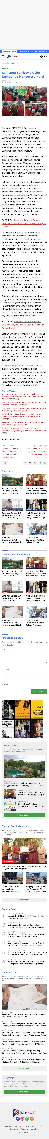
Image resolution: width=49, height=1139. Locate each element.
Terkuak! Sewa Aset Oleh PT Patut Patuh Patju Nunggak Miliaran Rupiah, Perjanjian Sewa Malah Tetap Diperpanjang (22, 396)
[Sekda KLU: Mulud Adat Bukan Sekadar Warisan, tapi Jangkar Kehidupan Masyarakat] (36, 480)
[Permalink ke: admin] (4, 81)
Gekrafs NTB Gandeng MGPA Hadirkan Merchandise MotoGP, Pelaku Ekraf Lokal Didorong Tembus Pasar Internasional (24, 1024)
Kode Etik (17, 1126)
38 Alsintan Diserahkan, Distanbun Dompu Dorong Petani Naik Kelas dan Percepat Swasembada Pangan (24, 1033)
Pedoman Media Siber (30, 1129)
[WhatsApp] (27, 1119)
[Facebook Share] (25, 463)
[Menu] (3, 56)
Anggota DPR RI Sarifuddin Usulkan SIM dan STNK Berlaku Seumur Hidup (26, 917)
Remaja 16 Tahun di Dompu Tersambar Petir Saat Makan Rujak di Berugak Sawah (24, 223)
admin (9, 81)
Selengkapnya (23, 815)
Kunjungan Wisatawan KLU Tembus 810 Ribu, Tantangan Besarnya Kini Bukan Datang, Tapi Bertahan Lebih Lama (36, 888)
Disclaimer (14, 1129)
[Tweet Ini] (30, 463)
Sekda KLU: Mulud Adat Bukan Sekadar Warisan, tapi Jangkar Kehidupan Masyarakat (24, 403)
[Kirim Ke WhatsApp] (45, 463)
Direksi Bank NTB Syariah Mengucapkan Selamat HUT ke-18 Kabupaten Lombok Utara (31, 805)
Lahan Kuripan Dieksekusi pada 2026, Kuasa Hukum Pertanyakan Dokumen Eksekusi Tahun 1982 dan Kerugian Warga (23, 1043)
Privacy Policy (29, 1126)
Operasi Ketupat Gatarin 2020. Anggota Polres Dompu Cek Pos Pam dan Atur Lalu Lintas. (27, 953)
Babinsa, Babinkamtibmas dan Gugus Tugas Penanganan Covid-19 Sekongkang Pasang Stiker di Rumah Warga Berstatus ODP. (26, 962)
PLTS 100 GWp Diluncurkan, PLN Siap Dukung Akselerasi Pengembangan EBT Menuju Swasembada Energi (24, 430)
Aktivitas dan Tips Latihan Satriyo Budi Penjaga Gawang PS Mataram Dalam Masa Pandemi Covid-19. (26, 926)
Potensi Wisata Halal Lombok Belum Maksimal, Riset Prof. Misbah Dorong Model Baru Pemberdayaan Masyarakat (11, 888)
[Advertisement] (24, 25)
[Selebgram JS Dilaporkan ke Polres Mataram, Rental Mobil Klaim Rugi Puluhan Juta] (12, 529)
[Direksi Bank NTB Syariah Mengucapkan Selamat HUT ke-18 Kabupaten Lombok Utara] (10, 806)
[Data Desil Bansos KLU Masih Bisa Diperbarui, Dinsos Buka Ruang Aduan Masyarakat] (12, 505)
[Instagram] (22, 1119)
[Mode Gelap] (41, 56)
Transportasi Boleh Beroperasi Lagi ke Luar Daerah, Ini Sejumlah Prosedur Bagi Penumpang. (26, 935)
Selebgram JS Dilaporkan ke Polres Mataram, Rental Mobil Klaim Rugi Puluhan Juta (24, 423)
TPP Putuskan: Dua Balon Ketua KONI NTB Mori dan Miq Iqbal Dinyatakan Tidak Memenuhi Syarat (23, 1061)
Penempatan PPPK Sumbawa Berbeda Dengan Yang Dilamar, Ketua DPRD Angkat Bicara (23, 324)
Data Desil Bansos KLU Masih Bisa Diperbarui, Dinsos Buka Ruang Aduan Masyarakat (24, 409)
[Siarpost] (12, 56)
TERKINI (5, 68)
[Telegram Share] (40, 463)
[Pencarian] (45, 56)
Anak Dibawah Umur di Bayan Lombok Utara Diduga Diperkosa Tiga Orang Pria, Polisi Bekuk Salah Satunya (24, 416)
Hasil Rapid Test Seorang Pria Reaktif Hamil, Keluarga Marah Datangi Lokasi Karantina (26, 944)
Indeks (8, 1126)
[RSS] (32, 1119)
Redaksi (40, 1126)
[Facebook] (18, 1119)
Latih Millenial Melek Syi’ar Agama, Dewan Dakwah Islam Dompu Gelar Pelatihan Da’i (36, 451)
